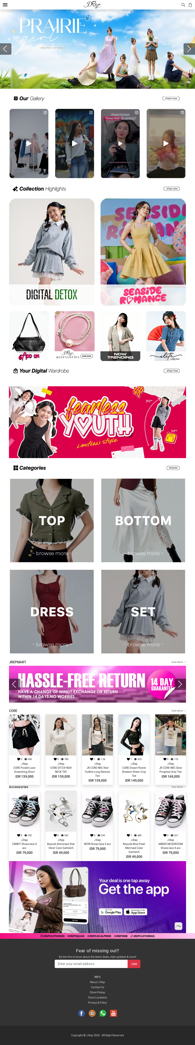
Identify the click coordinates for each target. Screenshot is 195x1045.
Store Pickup (97, 992)
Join (134, 964)
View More (177, 662)
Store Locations (97, 997)
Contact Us (97, 987)
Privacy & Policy (97, 1002)
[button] (5, 49)
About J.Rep (97, 982)
